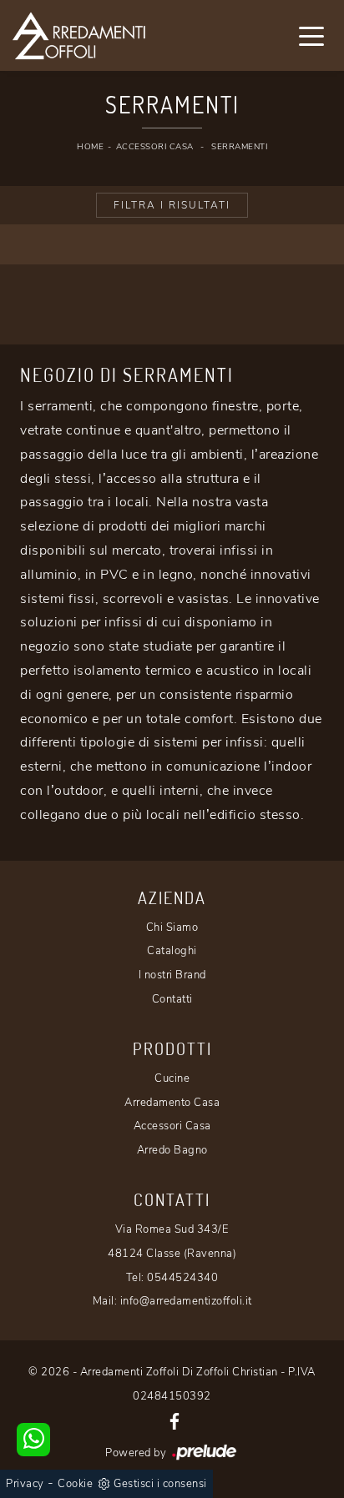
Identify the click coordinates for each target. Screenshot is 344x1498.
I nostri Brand (172, 975)
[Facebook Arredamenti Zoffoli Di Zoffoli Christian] (174, 1420)
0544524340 (182, 1277)
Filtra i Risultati (172, 205)
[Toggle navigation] (311, 35)
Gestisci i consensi (160, 1483)
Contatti (172, 999)
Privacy (25, 1483)
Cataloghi (172, 950)
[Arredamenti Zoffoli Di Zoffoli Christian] (115, 35)
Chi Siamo (172, 927)
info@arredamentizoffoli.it (186, 1301)
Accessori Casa (155, 147)
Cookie (75, 1483)
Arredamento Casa (172, 1102)
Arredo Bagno (172, 1150)
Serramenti (239, 147)
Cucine (172, 1078)
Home (90, 147)
